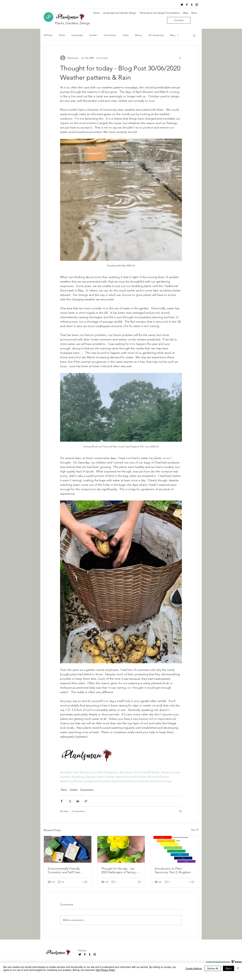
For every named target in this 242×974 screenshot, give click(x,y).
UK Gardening (155, 35)
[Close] (238, 968)
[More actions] (180, 58)
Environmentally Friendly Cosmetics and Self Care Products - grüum (64, 870)
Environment (86, 789)
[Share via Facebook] (61, 801)
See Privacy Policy (105, 970)
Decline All (212, 968)
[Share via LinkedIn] (77, 801)
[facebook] (186, 4)
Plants (62, 35)
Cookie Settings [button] (194, 968)
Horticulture (110, 35)
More (172, 35)
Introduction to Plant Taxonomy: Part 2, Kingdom (173, 870)
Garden (93, 35)
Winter (138, 35)
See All (194, 829)
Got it (228, 968)
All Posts (48, 35)
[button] (194, 35)
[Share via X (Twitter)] (69, 801)
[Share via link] (85, 801)
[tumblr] (191, 4)
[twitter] (182, 4)
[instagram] (196, 4)
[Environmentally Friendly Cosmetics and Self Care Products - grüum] (67, 849)
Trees (125, 35)
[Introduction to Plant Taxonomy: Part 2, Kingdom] (174, 849)
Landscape (77, 35)
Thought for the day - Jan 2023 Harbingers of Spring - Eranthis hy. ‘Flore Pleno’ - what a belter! (119, 870)
